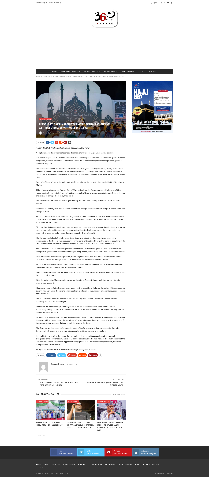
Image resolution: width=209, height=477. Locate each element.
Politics (141, 72)
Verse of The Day (55, 3)
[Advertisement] (104, 46)
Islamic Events (110, 72)
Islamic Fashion (127, 72)
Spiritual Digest (41, 3)
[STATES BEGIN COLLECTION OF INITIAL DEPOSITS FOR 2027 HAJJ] (50, 410)
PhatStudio (169, 473)
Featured (153, 72)
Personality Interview (151, 464)
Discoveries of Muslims (70, 72)
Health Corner (41, 468)
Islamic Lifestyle (91, 72)
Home (54, 72)
